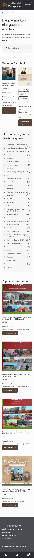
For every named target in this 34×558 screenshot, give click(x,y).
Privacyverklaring (20, 546)
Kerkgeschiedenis (12, 214)
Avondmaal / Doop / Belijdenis (16, 151)
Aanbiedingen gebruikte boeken (17, 145)
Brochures (10, 168)
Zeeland (9, 267)
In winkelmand (8, 109)
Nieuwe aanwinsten (13, 231)
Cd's (8, 175)
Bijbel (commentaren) (13, 155)
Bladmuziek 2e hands (13, 162)
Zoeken (17, 555)
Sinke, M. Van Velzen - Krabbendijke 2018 (15, 380)
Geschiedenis (11, 202)
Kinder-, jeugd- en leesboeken (16, 221)
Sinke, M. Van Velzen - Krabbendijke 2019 (15, 438)
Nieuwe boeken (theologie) (15, 240)
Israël (8, 206)
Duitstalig (10, 185)
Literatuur (10, 228)
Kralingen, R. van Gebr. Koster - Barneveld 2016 (25, 103)
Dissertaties (10, 182)
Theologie (10, 257)
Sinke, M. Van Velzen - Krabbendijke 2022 (16, 323)
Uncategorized (11, 260)
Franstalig (10, 195)
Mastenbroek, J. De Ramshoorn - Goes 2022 (16, 495)
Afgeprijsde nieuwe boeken (15, 148)
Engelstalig (10, 189)
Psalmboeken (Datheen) (14, 254)
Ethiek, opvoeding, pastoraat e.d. (17, 192)
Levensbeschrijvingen (13, 224)
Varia (8, 264)
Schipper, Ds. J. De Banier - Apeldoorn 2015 (9, 94)
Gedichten (10, 199)
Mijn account (5, 555)
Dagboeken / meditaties (14, 178)
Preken (9, 250)
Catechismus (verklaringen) (15, 172)
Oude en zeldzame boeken (15, 247)
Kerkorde (9, 218)
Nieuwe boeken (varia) (14, 243)
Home (5, 13)
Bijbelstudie (10, 158)
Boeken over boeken (13, 165)
